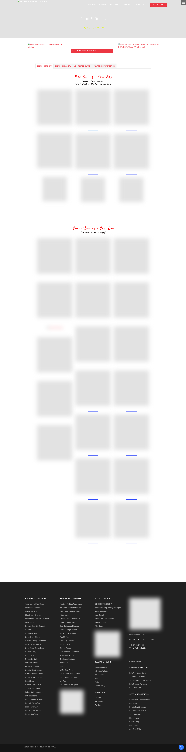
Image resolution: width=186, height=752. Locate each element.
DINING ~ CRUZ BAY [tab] (44, 66)
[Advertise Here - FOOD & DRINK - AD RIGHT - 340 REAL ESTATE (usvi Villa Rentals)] (140, 46)
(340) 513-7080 (137, 645)
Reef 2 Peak (64, 637)
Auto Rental (99, 615)
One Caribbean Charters (69, 626)
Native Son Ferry (31, 714)
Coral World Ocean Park (34, 648)
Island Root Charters (33, 685)
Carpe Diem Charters (33, 637)
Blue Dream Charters (33, 615)
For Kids (98, 705)
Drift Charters (30, 655)
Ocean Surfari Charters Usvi (70, 619)
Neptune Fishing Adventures (71, 604)
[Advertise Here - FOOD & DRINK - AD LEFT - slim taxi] (48, 46)
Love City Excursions (33, 710)
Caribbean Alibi (31, 633)
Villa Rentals (99, 626)
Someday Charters (67, 641)
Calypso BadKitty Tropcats (35, 626)
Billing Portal (99, 675)
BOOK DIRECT (159, 5)
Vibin (62, 666)
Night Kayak (64, 615)
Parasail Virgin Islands (68, 630)
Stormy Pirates (65, 648)
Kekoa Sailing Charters (34, 692)
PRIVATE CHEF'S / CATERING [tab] (104, 66)
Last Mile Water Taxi (32, 703)
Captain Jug (29, 630)
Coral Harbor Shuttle (33, 644)
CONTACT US (139, 4)
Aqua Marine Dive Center (35, 604)
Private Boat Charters (137, 707)
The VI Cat (64, 663)
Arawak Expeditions (32, 608)
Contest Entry (100, 686)
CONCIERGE (126, 4)
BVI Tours (133, 703)
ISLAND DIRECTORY (103, 604)
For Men (98, 698)
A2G (54, 747)
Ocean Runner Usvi (67, 622)
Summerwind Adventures (69, 652)
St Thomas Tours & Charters (140, 680)
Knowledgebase (101, 667)
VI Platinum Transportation (70, 674)
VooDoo (63, 681)
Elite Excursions (31, 663)
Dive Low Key (30, 652)
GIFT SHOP (114, 4)
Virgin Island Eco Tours (69, 677)
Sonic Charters (65, 644)
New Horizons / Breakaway (70, 608)
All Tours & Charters (137, 677)
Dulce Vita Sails (31, 659)
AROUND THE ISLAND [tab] (82, 66)
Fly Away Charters (32, 666)
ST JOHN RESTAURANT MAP (84, 51)
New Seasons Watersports (70, 611)
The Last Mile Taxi (67, 655)
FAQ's (97, 682)
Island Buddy (30, 681)
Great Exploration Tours (34, 674)
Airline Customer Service (104, 619)
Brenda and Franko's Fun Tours (37, 619)
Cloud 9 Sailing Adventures (35, 641)
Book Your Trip (135, 688)
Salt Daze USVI (135, 729)
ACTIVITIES (103, 4)
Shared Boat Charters (137, 711)
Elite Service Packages (138, 684)
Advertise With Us (101, 611)
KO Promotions (31, 696)
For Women (99, 701)
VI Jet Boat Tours (66, 670)
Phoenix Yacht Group (68, 633)
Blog (96, 678)
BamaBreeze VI (31, 611)
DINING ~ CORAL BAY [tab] (63, 66)
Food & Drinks (100, 622)
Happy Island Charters (33, 677)
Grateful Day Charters (33, 670)
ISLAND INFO (90, 4)
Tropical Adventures (67, 659)
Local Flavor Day (31, 707)
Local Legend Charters (34, 699)
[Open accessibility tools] (181, 747)
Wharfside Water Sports (69, 685)
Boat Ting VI (30, 622)
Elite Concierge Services (138, 673)
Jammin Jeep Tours (32, 688)
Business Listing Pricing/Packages (108, 608)
